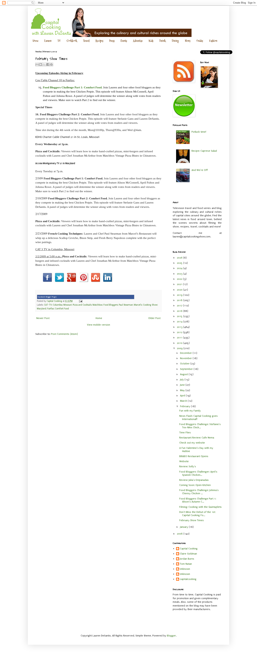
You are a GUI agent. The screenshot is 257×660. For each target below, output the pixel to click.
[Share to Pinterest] (51, 64)
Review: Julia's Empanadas (194, 480)
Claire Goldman (188, 553)
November (186, 358)
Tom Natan (186, 563)
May (183, 390)
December (186, 353)
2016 (180, 311)
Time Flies (185, 432)
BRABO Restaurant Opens (193, 456)
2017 (180, 305)
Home (35, 41)
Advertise (138, 41)
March (184, 400)
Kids (151, 41)
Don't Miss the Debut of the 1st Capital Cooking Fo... (197, 514)
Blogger (171, 635)
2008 (180, 533)
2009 (180, 348)
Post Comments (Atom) (64, 334)
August (184, 374)
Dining (175, 41)
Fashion (213, 41)
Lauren (48, 41)
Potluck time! (199, 131)
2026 (180, 257)
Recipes (99, 41)
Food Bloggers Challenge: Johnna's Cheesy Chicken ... (199, 492)
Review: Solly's (187, 466)
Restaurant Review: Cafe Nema (196, 437)
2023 (180, 273)
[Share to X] (44, 64)
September (187, 369)
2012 (180, 332)
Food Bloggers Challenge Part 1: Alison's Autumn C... (197, 500)
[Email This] (37, 64)
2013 (180, 327)
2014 (180, 321)
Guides (199, 41)
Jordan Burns (187, 558)
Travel (86, 41)
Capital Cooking (189, 548)
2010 (180, 343)
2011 (180, 337)
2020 (180, 289)
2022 (180, 279)
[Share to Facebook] (48, 64)
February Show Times (191, 520)
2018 (180, 300)
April (183, 395)
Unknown (185, 568)
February (185, 406)
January (184, 526)
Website (184, 461)
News (187, 41)
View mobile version (98, 324)
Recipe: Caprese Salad (204, 150)
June (183, 384)
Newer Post (42, 318)
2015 (180, 316)
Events (124, 41)
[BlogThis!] (41, 64)
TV (59, 41)
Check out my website (192, 442)
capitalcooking (188, 579)
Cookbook (72, 41)
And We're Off (200, 170)
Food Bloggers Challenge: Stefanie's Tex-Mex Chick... (200, 426)
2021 (180, 284)
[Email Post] (80, 301)
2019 (180, 295)
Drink (162, 41)
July (182, 379)
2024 (180, 268)
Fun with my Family (190, 410)
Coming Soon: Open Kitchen (195, 485)
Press (112, 41)
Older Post (154, 318)
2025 (180, 263)
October (185, 363)
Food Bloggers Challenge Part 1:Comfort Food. (72, 87)
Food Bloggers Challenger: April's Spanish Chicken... (198, 473)
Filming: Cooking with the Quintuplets (200, 507)
